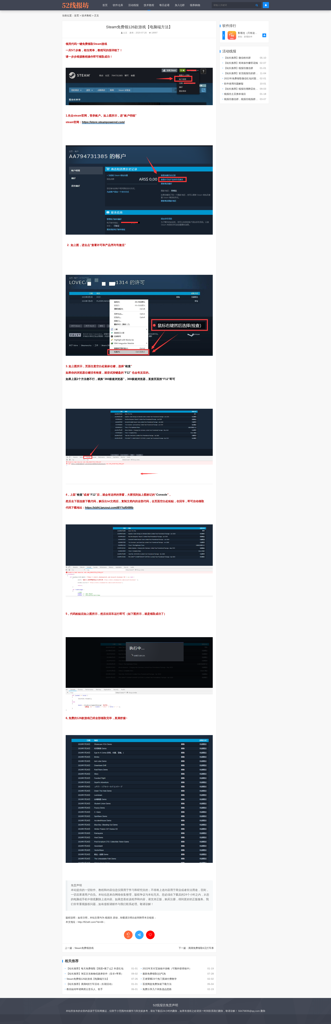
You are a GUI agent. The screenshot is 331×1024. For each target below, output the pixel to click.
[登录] (266, 5)
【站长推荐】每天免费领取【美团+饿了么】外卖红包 (95, 968)
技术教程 (149, 5)
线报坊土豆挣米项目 (235, 94)
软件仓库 (118, 5)
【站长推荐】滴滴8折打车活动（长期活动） (90, 984)
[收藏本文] (150, 935)
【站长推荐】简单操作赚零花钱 (241, 63)
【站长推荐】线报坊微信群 (238, 68)
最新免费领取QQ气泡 (154, 973)
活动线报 (133, 5)
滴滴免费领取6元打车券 (201, 948)
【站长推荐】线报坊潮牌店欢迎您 (242, 88)
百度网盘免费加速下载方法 (157, 984)
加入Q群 (180, 5)
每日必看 (164, 5)
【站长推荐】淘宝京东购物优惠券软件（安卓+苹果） (95, 973)
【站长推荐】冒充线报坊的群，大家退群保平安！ (250, 73)
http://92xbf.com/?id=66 (90, 922)
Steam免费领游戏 (84, 948)
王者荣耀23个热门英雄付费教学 (160, 978)
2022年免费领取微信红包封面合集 (242, 78)
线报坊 (108, 917)
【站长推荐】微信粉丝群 (237, 57)
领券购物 (195, 5)
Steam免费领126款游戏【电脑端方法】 (88, 978)
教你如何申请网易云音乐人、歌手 (85, 989)
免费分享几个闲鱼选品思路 (157, 989)
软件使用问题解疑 (233, 83)
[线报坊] (75, 5)
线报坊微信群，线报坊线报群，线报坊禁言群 (248, 99)
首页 (105, 5)
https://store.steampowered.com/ (103, 122)
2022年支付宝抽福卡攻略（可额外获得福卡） (167, 968)
